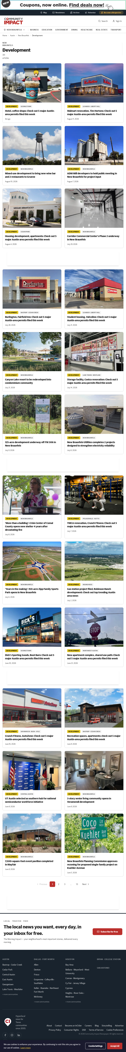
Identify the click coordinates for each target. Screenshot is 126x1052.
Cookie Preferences (115, 1030)
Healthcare (87, 30)
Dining (74, 30)
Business (34, 30)
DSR (84, 1030)
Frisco (36, 974)
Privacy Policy (55, 1030)
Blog (97, 1025)
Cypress (69, 988)
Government (61, 30)
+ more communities (10, 994)
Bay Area (69, 964)
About (49, 1025)
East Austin (7, 979)
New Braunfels (23, 35)
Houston (69, 959)
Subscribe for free (109, 931)
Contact (58, 1025)
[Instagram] (12, 1035)
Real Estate (102, 30)
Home (4, 35)
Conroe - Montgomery (75, 978)
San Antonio (103, 968)
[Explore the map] (63, 5)
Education (47, 30)
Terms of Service (96, 1030)
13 (77, 884)
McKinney (38, 996)
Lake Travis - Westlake (12, 989)
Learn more (25, 1047)
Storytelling (107, 1025)
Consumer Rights (71, 1030)
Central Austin (8, 974)
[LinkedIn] (19, 1035)
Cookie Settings (95, 1046)
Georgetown (7, 984)
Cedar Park (7, 969)
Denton (37, 969)
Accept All (114, 1046)
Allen (36, 964)
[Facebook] (5, 1035)
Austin (12, 35)
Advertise (119, 1025)
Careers (88, 1025)
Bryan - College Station (109, 959)
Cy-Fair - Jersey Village (75, 983)
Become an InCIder (73, 1025)
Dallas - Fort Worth (44, 959)
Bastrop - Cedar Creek (12, 964)
